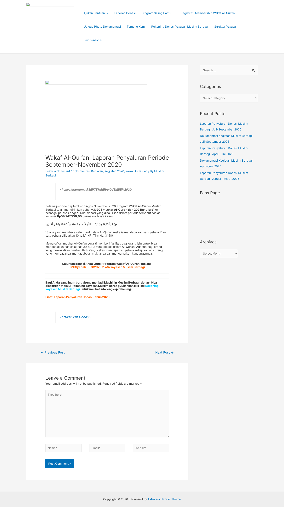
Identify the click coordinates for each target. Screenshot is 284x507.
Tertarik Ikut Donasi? (75, 317)
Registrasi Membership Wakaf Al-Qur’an (208, 13)
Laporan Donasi (125, 13)
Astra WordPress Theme (164, 499)
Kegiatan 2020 (114, 171)
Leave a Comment (57, 171)
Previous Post (53, 352)
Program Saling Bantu (156, 13)
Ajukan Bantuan (94, 13)
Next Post (164, 352)
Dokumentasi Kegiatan (87, 171)
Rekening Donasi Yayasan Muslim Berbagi (179, 26)
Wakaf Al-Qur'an (136, 171)
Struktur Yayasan (225, 26)
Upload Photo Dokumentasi (102, 26)
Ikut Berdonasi (93, 40)
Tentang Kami (136, 26)
